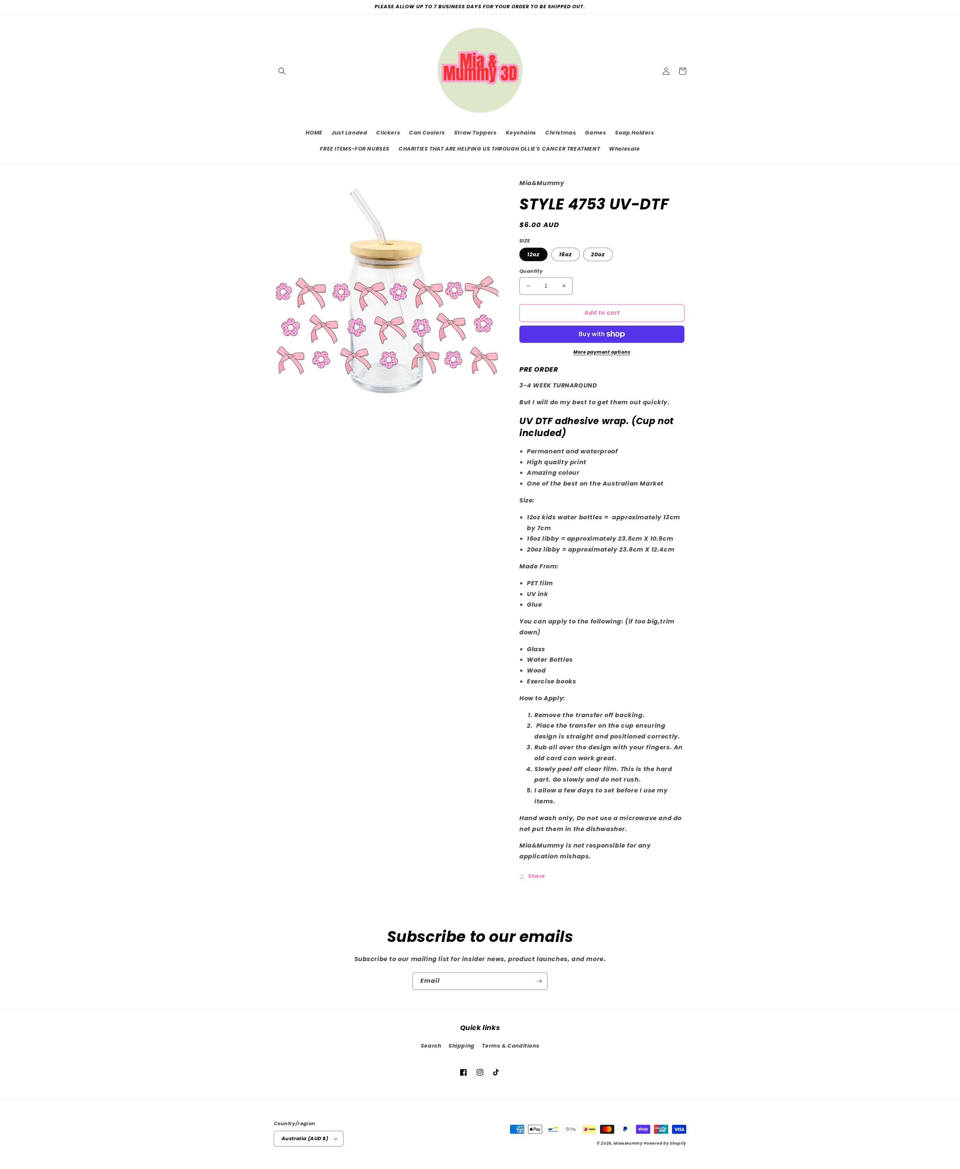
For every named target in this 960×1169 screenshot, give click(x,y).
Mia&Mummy (628, 1143)
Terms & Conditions (510, 1045)
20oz (598, 254)
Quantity (531, 271)
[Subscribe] (539, 981)
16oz (565, 254)
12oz (533, 254)
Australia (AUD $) (305, 1138)
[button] (282, 71)
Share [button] (536, 876)
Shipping (461, 1045)
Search (431, 1045)
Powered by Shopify (665, 1143)
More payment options (601, 352)
